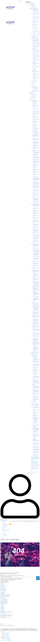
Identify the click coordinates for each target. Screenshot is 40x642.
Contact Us (4, 533)
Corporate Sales (3, 603)
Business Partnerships (4, 599)
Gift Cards (2, 587)
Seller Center (2, 585)
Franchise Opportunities (4, 602)
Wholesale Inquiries (3, 601)
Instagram (5, 614)
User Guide (2, 610)
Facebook (2, 614)
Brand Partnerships (3, 586)
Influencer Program (3, 600)
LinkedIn (11, 614)
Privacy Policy (2, 592)
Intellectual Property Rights (4, 594)
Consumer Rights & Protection (5, 595)
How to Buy (2, 584)
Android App (2, 607)
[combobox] (33, 472)
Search (21, 0)
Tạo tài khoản (37, 521)
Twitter (8, 614)
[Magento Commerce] (10, 15)
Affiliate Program (3, 589)
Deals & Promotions (3, 588)
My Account (11, 521)
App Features (2, 609)
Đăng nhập (15, 521)
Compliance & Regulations (4, 596)
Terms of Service (3, 591)
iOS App (1, 606)
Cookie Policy (2, 593)
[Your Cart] (26, 2)
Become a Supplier (3, 598)
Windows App (2, 608)
